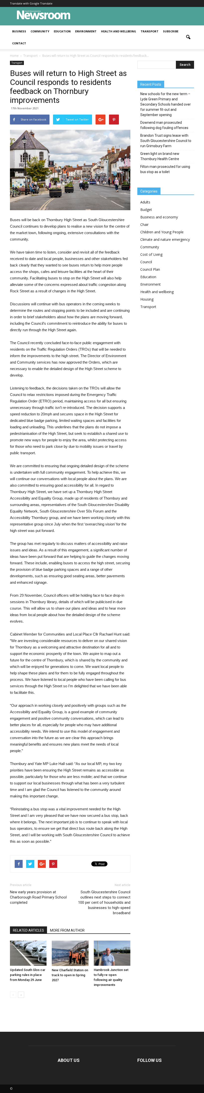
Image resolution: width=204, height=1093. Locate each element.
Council (146, 261)
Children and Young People (162, 232)
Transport (149, 31)
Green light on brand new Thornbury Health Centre (159, 156)
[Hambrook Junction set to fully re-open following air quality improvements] (112, 953)
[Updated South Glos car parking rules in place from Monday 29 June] (28, 953)
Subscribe (170, 31)
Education (62, 31)
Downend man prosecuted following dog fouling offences (164, 125)
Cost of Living (151, 254)
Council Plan (150, 269)
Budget (146, 209)
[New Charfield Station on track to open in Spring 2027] (70, 953)
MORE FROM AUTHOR (67, 930)
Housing (146, 299)
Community (40, 31)
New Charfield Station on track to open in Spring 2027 (70, 975)
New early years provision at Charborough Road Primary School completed (38, 897)
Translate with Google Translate (31, 3)
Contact (19, 43)
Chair (144, 224)
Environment (86, 31)
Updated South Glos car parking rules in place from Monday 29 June (27, 975)
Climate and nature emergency (165, 239)
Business (19, 31)
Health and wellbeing (118, 31)
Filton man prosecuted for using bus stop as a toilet (165, 169)
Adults (145, 202)
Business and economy (159, 217)
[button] (188, 37)
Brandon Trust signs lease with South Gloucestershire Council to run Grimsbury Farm (165, 140)
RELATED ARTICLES (28, 930)
